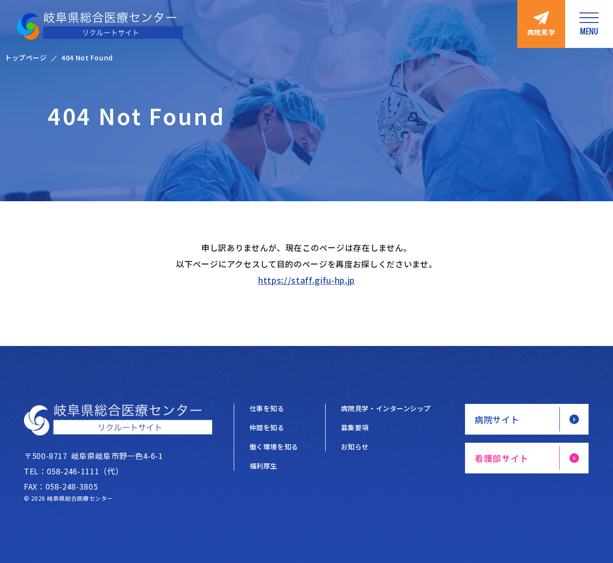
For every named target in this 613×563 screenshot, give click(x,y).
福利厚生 (263, 466)
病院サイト (497, 419)
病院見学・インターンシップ (386, 408)
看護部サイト (501, 458)
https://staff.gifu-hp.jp (306, 280)
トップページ (25, 57)
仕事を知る (267, 408)
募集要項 (355, 427)
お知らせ (355, 446)
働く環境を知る (274, 446)
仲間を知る (267, 427)
